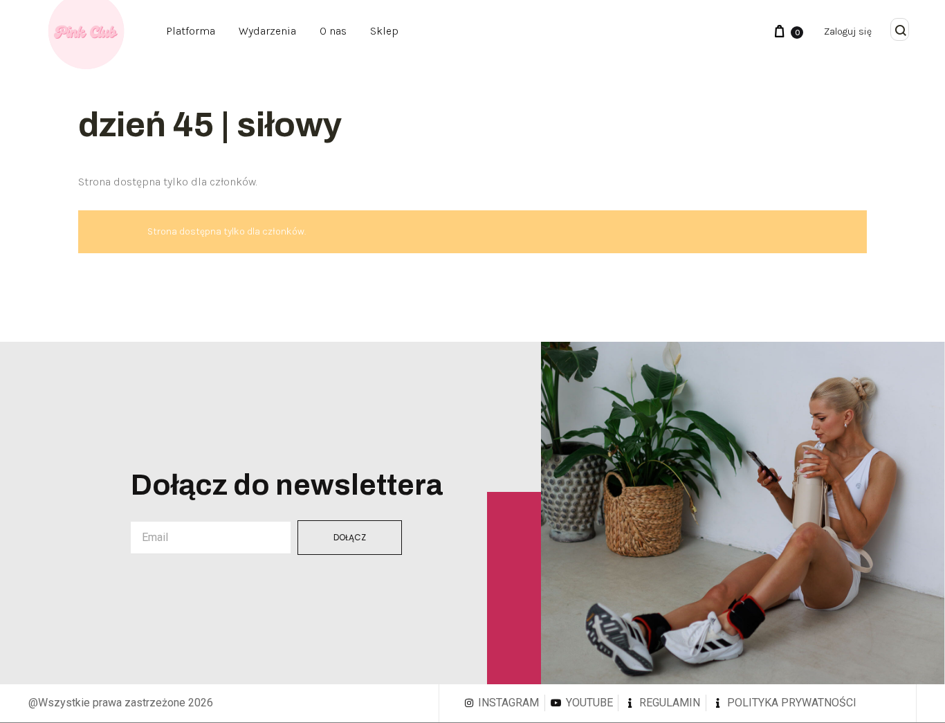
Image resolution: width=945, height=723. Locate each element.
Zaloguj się (848, 31)
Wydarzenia (267, 30)
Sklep (384, 30)
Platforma (190, 30)
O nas (333, 30)
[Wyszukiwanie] (900, 31)
